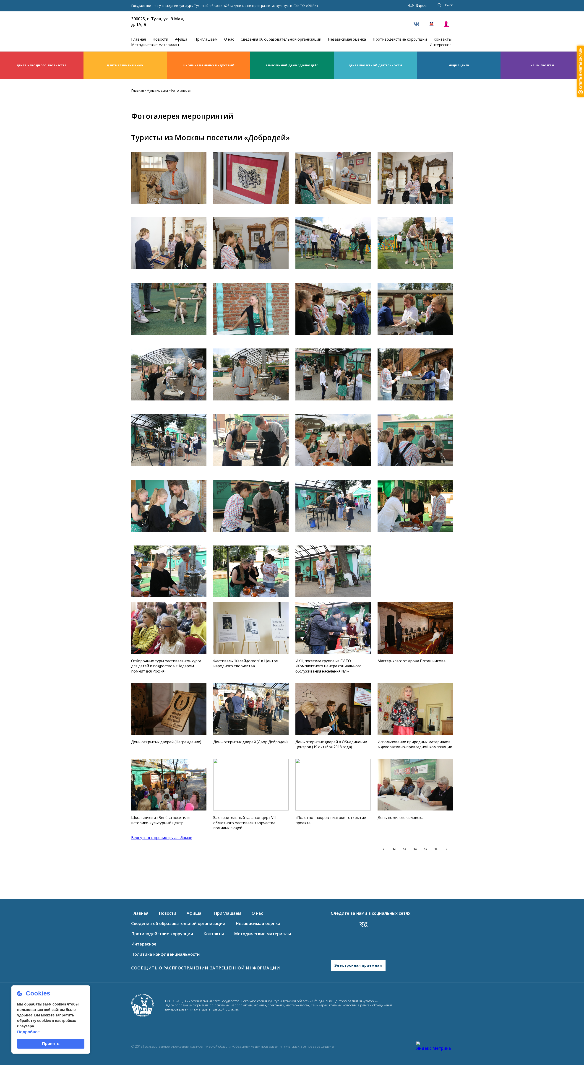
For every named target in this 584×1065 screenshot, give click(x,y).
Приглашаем (205, 39)
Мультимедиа (157, 90)
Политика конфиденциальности (165, 954)
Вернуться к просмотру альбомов (161, 837)
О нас (229, 39)
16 (436, 849)
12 (394, 849)
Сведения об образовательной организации (281, 39)
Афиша (181, 39)
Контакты (442, 39)
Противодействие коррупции (400, 39)
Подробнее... (30, 1032)
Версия (421, 5)
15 (425, 849)
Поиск (448, 5)
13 (404, 849)
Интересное (440, 44)
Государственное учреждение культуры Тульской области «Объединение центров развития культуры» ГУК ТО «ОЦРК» (224, 6)
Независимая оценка (347, 39)
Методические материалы (155, 44)
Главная (138, 39)
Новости (160, 39)
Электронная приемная (358, 965)
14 (415, 849)
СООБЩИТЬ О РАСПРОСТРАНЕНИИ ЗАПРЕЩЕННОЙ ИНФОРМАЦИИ (205, 968)
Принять (51, 1043)
